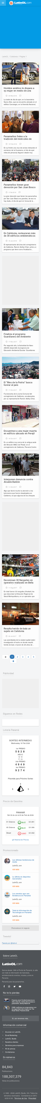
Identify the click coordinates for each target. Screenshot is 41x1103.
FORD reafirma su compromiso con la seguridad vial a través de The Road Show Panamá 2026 (24, 1009)
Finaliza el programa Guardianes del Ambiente (17, 335)
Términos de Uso (20, 1098)
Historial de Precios (21, 840)
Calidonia (14, 57)
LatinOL (5, 57)
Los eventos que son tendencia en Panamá (21, 895)
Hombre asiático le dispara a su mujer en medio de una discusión (19, 89)
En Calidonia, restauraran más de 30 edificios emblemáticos (20, 234)
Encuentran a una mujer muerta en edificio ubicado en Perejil (20, 432)
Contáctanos (10, 1052)
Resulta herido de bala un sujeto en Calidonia (17, 630)
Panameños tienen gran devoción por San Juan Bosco (20, 186)
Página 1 (23, 57)
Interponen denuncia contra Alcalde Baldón (18, 480)
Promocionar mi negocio (21, 928)
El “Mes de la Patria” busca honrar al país (18, 383)
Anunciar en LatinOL (12, 1032)
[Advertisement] (20, 27)
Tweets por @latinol (9, 943)
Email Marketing (11, 1035)
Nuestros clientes (11, 1042)
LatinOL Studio (10, 1038)
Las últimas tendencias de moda (23, 861)
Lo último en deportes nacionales (21, 878)
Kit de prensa (10, 1048)
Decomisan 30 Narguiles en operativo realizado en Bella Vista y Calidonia (18, 581)
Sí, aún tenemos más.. (20, 1018)
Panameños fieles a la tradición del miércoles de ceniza (18, 138)
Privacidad (32, 1098)
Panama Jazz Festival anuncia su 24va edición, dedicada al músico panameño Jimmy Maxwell (23, 1001)
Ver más (15, 869)
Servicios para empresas (14, 1045)
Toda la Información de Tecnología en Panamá (22, 911)
